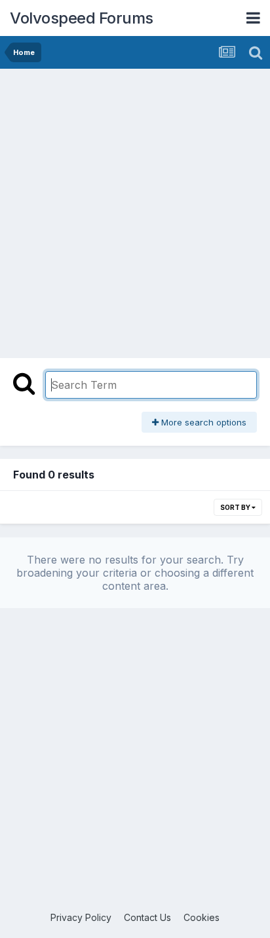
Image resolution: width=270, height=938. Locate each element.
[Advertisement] (135, 210)
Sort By (236, 507)
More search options (202, 422)
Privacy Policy (80, 917)
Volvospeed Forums (81, 18)
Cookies (201, 917)
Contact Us (147, 917)
